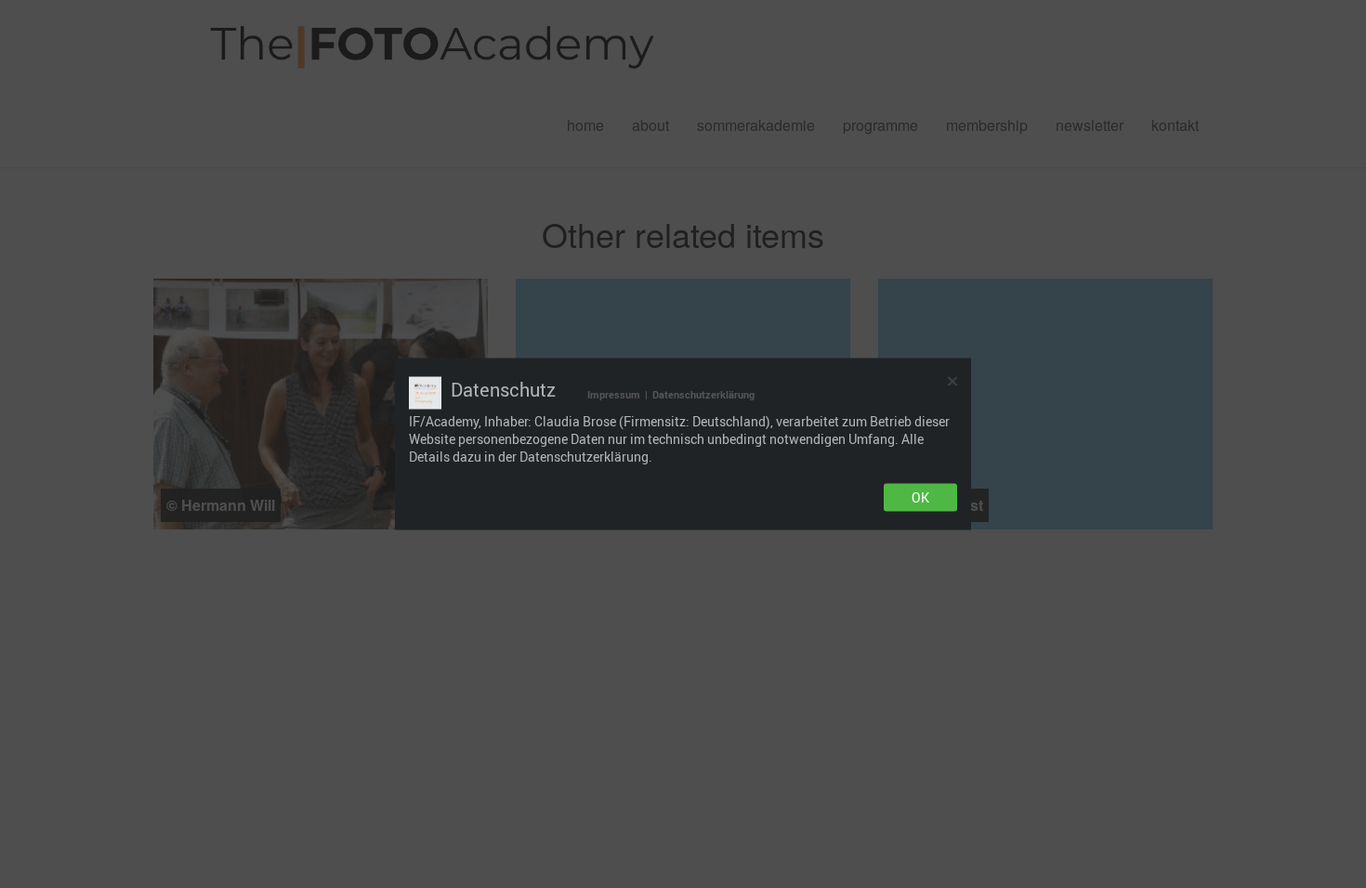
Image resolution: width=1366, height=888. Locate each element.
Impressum (613, 394)
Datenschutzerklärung (703, 394)
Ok (920, 498)
